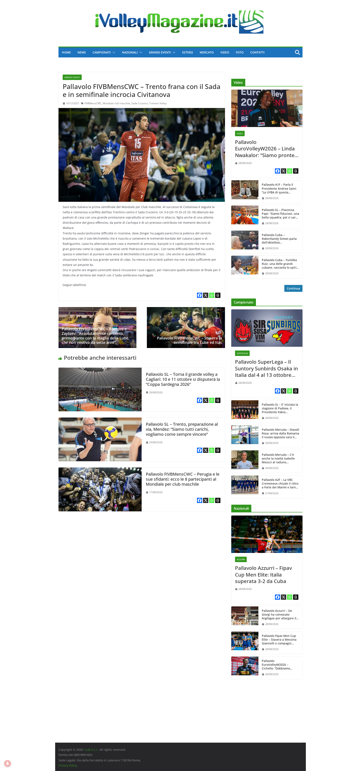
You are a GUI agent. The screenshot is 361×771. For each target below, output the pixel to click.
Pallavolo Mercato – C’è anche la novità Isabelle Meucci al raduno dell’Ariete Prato (278, 458)
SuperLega (242, 353)
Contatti (257, 52)
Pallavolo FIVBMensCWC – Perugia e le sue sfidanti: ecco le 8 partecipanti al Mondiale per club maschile (182, 479)
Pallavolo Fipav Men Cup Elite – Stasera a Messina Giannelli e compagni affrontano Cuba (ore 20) (279, 639)
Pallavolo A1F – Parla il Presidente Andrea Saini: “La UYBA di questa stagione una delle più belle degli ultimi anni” (279, 188)
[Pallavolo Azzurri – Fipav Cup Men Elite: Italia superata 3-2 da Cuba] (267, 534)
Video (224, 52)
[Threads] (217, 295)
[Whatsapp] (211, 295)
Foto (240, 52)
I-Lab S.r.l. (91, 750)
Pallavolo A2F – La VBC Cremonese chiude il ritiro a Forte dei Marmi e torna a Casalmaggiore (280, 483)
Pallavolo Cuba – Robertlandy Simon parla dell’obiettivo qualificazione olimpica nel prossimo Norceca (279, 239)
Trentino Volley (158, 103)
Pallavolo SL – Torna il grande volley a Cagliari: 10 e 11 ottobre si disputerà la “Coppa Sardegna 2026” (183, 379)
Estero (187, 52)
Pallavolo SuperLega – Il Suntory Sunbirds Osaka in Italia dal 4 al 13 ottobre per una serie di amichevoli (266, 368)
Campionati (102, 52)
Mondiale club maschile (116, 103)
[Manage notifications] (7, 763)
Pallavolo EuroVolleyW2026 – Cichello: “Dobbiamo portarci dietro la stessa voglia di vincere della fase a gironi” (280, 665)
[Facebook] (199, 295)
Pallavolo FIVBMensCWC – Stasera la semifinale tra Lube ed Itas (189, 340)
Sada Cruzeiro (139, 103)
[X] (205, 295)
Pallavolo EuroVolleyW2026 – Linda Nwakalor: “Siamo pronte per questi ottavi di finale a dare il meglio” (267, 148)
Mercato (207, 52)
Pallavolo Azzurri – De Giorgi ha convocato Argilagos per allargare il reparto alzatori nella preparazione (279, 614)
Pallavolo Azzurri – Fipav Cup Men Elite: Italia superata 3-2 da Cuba (263, 574)
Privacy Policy (67, 765)
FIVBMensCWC (93, 103)
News (82, 52)
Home (66, 52)
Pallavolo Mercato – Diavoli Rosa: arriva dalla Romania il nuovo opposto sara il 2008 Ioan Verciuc (280, 433)
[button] (113, 52)
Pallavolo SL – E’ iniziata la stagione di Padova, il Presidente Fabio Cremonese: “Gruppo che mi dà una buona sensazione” (280, 408)
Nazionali (130, 52)
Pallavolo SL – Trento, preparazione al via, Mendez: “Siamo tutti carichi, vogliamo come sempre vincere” (182, 429)
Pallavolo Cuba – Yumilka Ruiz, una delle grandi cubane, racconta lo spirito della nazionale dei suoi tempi (280, 264)
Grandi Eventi (160, 52)
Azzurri (241, 559)
